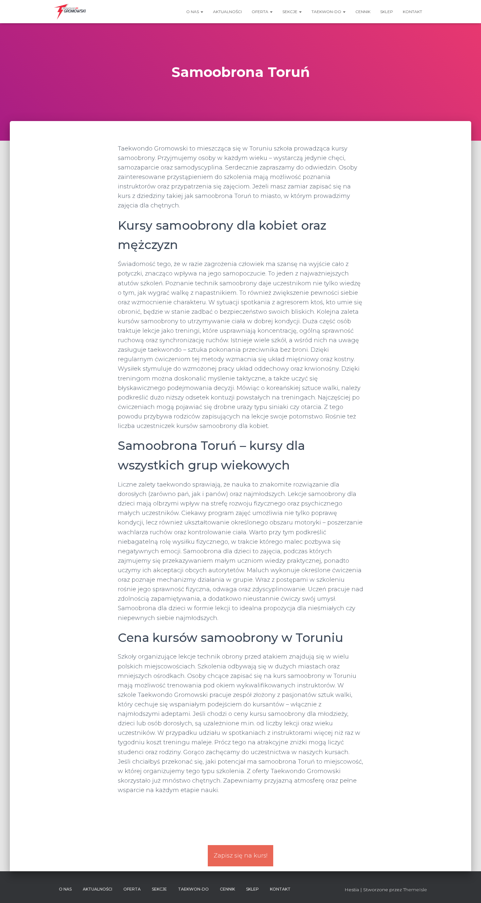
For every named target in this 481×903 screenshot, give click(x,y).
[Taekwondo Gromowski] (70, 12)
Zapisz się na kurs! (240, 855)
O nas (193, 11)
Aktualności (227, 11)
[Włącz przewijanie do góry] (468, 890)
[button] (201, 11)
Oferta (260, 11)
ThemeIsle (415, 890)
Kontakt (412, 11)
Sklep (386, 11)
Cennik (362, 11)
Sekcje (290, 11)
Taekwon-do (327, 11)
